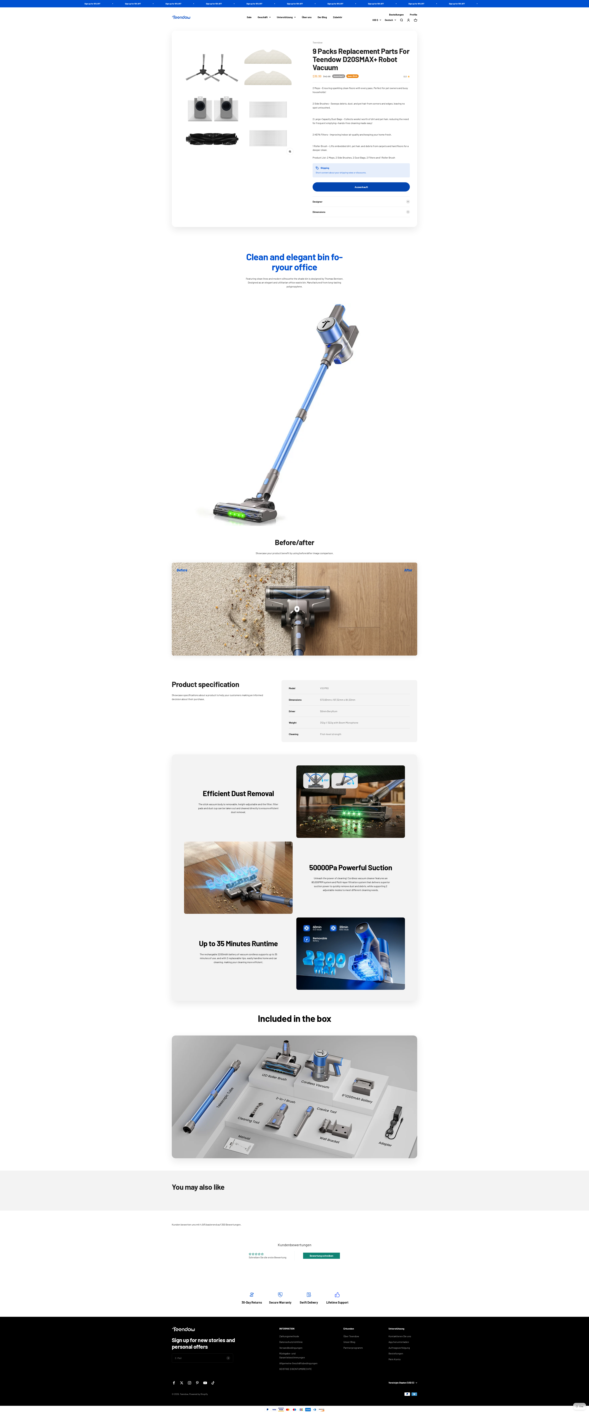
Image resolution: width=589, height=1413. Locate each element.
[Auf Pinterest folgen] (197, 1383)
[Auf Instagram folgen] (189, 1383)
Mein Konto (395, 1359)
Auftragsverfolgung (399, 1347)
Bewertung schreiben (321, 1255)
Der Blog (322, 17)
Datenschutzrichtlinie (291, 1341)
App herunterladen (399, 1341)
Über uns (307, 17)
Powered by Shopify (198, 1394)
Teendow (318, 42)
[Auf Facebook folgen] (174, 1383)
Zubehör (337, 17)
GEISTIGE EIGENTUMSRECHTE (295, 1368)
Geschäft (263, 17)
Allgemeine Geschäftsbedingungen (298, 1363)
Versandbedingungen (290, 1347)
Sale (249, 17)
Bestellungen (396, 14)
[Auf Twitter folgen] (182, 1383)
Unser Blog (349, 1341)
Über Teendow (351, 1336)
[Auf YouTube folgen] (205, 1383)
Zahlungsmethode (289, 1336)
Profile (413, 14)
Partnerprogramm (353, 1347)
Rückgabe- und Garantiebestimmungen (292, 1355)
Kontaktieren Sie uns (400, 1336)
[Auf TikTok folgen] (213, 1383)
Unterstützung (285, 17)
